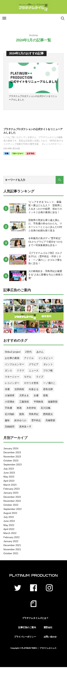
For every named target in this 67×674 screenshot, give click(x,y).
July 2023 (8, 468)
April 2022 (8, 529)
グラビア (33, 364)
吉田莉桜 (19, 389)
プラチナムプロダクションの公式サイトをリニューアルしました (33, 98)
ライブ (39, 376)
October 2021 (10, 553)
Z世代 (28, 351)
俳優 (7, 389)
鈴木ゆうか (20, 420)
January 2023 (10, 492)
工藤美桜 (24, 401)
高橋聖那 (50, 420)
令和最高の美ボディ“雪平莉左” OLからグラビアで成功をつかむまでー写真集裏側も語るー (45, 242)
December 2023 (12, 452)
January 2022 (10, 541)
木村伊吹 (31, 408)
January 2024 (10, 448)
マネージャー (17, 153)
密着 (45, 395)
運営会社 (48, 627)
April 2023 (8, 480)
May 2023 (8, 476)
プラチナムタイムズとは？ (35, 618)
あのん (40, 351)
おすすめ (30, 153)
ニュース (33, 370)
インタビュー (45, 358)
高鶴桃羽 (9, 426)
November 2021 (12, 549)
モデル (27, 376)
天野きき (24, 395)
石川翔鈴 (9, 414)
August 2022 (10, 513)
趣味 (7, 420)
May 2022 (8, 525)
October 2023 (10, 460)
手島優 (8, 408)
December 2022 (12, 497)
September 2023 (12, 464)
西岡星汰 (48, 414)
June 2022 (9, 521)
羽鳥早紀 (33, 414)
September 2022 (12, 509)
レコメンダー (12, 383)
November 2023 (12, 456)
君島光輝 (48, 389)
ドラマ (20, 370)
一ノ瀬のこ (49, 383)
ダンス (8, 370)
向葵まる (33, 389)
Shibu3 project (12, 351)
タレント (48, 364)
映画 (19, 408)
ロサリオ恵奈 (31, 383)
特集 (7, 153)
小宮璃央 (9, 401)
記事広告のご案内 (27, 627)
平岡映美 (38, 401)
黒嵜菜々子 (25, 426)
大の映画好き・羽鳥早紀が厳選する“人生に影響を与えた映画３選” (45, 274)
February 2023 (11, 488)
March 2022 (9, 533)
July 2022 (8, 517)
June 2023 (9, 472)
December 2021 (12, 545)
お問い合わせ (50, 636)
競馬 (21, 414)
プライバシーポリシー (25, 636)
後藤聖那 (53, 401)
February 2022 (11, 537)
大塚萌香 (9, 395)
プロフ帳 (48, 370)
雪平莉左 (36, 420)
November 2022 (12, 500)
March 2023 (9, 484)
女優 (36, 395)
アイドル (29, 358)
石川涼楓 (45, 408)
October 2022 (10, 504)
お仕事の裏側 (12, 358)
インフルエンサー (14, 364)
